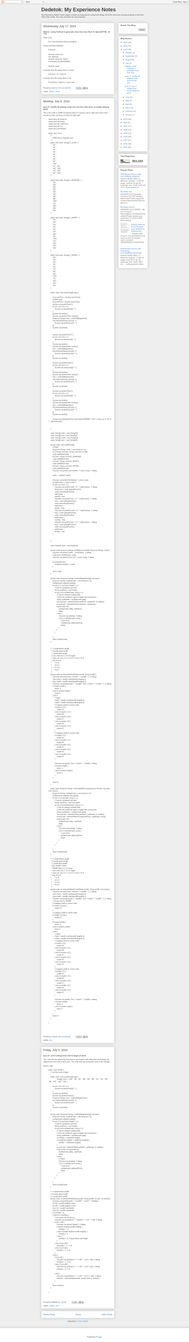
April (127, 104)
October (129, 53)
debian (51, 91)
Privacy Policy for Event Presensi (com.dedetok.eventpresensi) (138, 227)
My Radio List (126, 192)
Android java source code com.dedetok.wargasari (130, 175)
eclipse (52, 1306)
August (128, 60)
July (127, 63)
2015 (125, 147)
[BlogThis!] (79, 88)
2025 (125, 46)
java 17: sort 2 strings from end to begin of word (64, 1056)
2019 (125, 133)
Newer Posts (49, 1314)
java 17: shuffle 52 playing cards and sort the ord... (132, 79)
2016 (125, 144)
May (127, 101)
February (129, 111)
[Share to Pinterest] (86, 88)
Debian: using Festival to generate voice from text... (132, 69)
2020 (125, 130)
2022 (125, 123)
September (130, 56)
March (128, 108)
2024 (125, 49)
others (57, 91)
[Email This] (77, 88)
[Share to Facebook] (84, 88)
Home (78, 1314)
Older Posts (107, 1314)
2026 (125, 42)
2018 (125, 137)
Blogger (99, 1337)
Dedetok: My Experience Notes (78, 9)
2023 (125, 119)
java (50, 1040)
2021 (125, 126)
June (127, 97)
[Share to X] (82, 88)
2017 (125, 140)
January (129, 115)
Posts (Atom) (83, 1321)
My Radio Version (127, 207)
